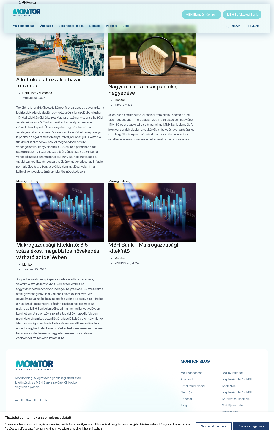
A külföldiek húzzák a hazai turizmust (48, 82)
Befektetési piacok (193, 386)
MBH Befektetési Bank (242, 14)
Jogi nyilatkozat (232, 373)
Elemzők (186, 392)
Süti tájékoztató (232, 405)
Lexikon (253, 26)
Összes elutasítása (213, 426)
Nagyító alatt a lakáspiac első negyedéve (143, 89)
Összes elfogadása (251, 426)
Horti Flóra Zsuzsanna (37, 93)
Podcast (186, 399)
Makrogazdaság (27, 181)
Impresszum (230, 412)
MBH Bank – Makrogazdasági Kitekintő (143, 248)
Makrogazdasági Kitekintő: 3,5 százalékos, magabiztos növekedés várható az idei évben (57, 251)
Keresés (235, 26)
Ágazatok (187, 379)
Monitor (119, 100)
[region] (137, 423)
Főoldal (31, 2)
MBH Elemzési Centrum (201, 14)
